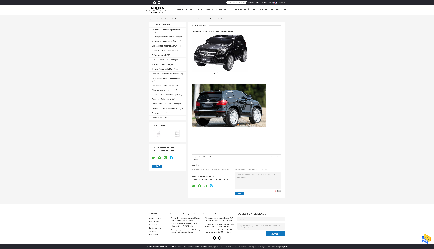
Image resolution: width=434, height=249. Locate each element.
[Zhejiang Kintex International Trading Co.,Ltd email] (155, 158)
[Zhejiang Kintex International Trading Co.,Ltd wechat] (167, 158)
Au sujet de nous (205, 9)
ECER (286, 247)
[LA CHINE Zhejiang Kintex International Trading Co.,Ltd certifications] (158, 134)
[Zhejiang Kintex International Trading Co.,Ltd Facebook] (155, 2)
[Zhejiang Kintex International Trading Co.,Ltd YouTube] (159, 2)
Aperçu (151, 19)
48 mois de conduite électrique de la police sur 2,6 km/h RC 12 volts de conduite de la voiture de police (184, 225)
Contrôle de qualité (240, 9)
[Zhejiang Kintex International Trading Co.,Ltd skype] (173, 158)
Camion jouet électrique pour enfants (167, 78)
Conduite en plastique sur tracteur (165, 74)
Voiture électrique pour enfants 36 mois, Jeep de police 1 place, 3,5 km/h (185, 219)
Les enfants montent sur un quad (165, 94)
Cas (284, 9)
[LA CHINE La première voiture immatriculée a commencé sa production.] (220, 52)
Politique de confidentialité (157, 247)
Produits (190, 9)
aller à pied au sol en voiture (163, 85)
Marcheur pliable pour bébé (163, 90)
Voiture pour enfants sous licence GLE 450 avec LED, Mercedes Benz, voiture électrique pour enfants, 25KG (219, 219)
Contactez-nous (259, 9)
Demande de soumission (264, 3)
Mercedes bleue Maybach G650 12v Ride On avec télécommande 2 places (219, 225)
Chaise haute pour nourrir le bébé (165, 104)
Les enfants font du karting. (163, 50)
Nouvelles (274, 9)
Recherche (250, 3)
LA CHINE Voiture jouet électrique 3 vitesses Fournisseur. (188, 247)
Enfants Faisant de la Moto (163, 69)
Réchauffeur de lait (159, 118)
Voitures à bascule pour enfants (164, 41)
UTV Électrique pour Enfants (163, 60)
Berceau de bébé (159, 113)
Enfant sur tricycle (159, 55)
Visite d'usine (221, 9)
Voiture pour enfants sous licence (165, 37)
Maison (180, 9)
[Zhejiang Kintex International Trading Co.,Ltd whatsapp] (161, 158)
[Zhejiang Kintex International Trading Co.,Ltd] (157, 10)
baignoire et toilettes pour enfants (166, 108)
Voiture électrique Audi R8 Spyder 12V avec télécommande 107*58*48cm (218, 231)
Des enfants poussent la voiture (165, 46)
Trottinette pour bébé (161, 64)
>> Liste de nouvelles (272, 157)
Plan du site (153, 234)
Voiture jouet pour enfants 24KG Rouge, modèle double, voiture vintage (185, 231)
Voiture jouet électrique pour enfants (167, 30)
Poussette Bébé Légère (161, 99)
